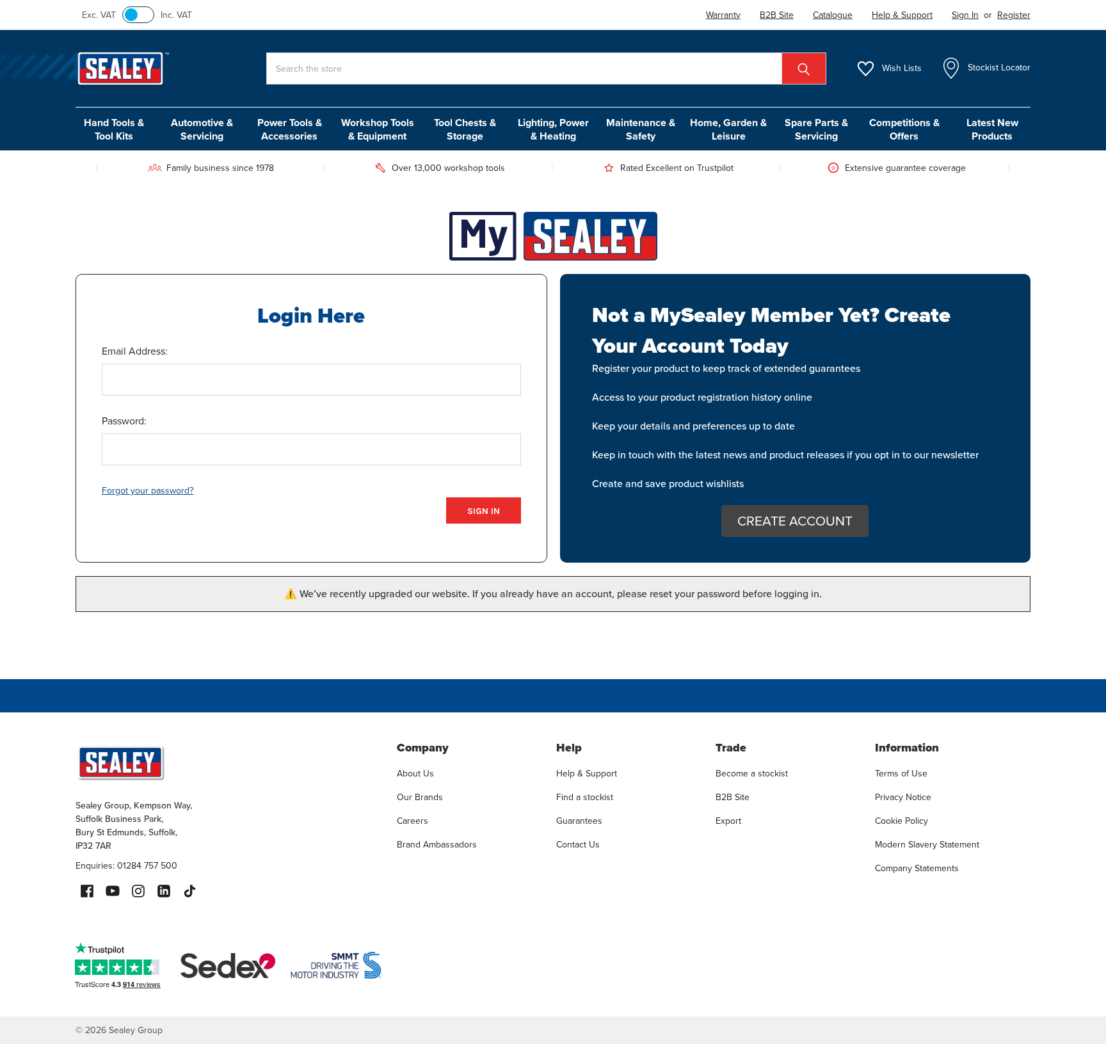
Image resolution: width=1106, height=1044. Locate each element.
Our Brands (420, 797)
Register (1013, 15)
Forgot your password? (147, 490)
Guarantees (579, 821)
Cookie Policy (901, 821)
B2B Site (732, 797)
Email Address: (135, 351)
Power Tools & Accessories (289, 129)
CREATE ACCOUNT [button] (795, 521)
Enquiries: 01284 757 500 (126, 865)
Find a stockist (584, 797)
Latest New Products (992, 129)
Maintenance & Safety (640, 129)
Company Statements (917, 868)
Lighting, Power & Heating (553, 129)
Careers (412, 821)
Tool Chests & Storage (465, 129)
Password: (124, 421)
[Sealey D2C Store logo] (228, 762)
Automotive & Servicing (202, 129)
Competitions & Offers (904, 129)
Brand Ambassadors (437, 844)
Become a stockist (752, 773)
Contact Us (578, 844)
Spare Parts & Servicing (816, 129)
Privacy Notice (903, 797)
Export (728, 821)
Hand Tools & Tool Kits (114, 129)
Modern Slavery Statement (927, 844)
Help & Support (586, 773)
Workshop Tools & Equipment (377, 129)
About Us (415, 773)
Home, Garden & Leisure (728, 129)
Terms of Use (901, 773)
